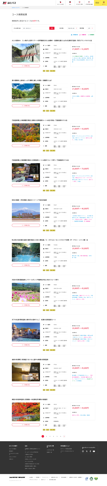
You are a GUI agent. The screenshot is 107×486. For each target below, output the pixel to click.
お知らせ (11, 459)
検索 (52, 28)
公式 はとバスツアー (16, 7)
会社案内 (31, 477)
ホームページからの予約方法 (31, 452)
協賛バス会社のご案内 (30, 468)
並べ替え (62, 28)
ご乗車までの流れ (29, 454)
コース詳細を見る (26, 66)
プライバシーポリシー (33, 479)
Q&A (26, 446)
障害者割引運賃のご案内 (30, 466)
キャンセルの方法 (29, 461)
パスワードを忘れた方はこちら (67, 451)
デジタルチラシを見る (13, 454)
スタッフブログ (12, 456)
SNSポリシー (43, 479)
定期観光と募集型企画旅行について (32, 449)
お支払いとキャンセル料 (30, 459)
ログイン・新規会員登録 (66, 448)
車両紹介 (11, 451)
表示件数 (82, 28)
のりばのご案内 (50, 446)
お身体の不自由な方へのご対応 (32, 463)
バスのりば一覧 (50, 450)
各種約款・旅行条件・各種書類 (75, 477)
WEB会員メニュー (65, 446)
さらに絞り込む (17, 28)
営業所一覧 (49, 452)
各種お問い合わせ (54, 477)
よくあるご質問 (28, 456)
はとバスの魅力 (12, 448)
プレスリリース (45, 477)
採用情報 (37, 477)
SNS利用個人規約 (52, 479)
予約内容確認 (63, 477)
